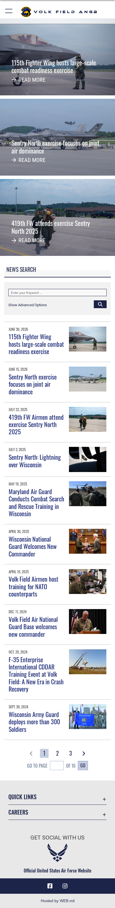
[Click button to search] (100, 304)
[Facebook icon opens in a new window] (50, 886)
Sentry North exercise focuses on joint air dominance (33, 384)
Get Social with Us (57, 837)
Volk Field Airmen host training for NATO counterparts (33, 586)
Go (82, 765)
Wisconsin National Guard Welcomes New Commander (33, 546)
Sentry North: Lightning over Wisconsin (35, 460)
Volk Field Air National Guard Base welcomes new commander (33, 626)
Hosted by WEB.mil (58, 900)
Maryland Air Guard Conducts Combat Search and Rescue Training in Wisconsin (36, 502)
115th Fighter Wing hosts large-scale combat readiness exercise (36, 344)
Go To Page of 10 (51, 765)
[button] (9, 12)
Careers (18, 812)
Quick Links (22, 797)
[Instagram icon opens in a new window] (65, 886)
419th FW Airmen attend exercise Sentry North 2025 (36, 424)
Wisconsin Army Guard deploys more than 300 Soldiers (34, 722)
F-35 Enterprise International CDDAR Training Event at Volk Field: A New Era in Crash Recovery (36, 674)
